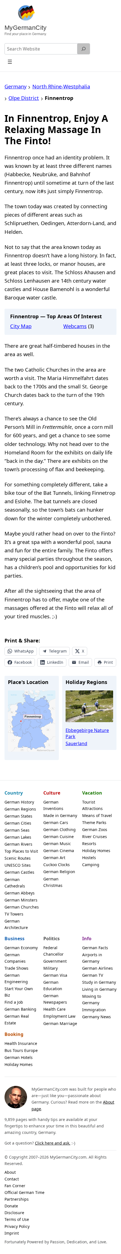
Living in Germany (99, 989)
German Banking (20, 1009)
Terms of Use (17, 1219)
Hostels (89, 857)
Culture (51, 793)
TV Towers (14, 914)
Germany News (96, 1016)
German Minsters (21, 900)
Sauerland (76, 743)
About (10, 1172)
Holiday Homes (96, 850)
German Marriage (60, 1023)
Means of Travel (97, 815)
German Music (57, 843)
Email (84, 662)
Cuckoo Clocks (56, 864)
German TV (92, 975)
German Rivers (18, 844)
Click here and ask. (52, 1143)
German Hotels (19, 1057)
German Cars (55, 822)
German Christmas (52, 882)
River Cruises (94, 836)
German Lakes (18, 837)
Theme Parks (94, 822)
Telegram (58, 651)
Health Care (54, 1009)
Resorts (89, 843)
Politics (51, 938)
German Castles (19, 872)
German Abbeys (20, 893)
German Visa (55, 975)
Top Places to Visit (21, 851)
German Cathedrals (15, 883)
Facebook (23, 662)
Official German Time (24, 1192)
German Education (52, 985)
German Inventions (53, 805)
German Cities (18, 823)
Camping (90, 864)
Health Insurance (21, 1043)
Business (14, 938)
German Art (54, 857)
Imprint (12, 1233)
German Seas (17, 830)
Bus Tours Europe (21, 1050)
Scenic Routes (18, 858)
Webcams (75, 325)
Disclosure (14, 1212)
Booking (14, 1034)
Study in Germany (99, 982)
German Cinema (58, 850)
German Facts (95, 947)
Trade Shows (16, 968)
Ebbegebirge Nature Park (87, 733)
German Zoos (94, 829)
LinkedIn (55, 662)
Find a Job (14, 1002)
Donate (11, 1206)
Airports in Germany (92, 958)
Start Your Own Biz (19, 992)
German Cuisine (58, 836)
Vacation (92, 793)
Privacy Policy (17, 1226)
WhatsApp (24, 651)
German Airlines (97, 968)
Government (55, 961)
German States (18, 816)
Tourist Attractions (92, 805)
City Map (21, 325)
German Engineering (16, 978)
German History (19, 802)
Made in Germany (60, 815)
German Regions (20, 809)
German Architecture (16, 924)
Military (50, 968)
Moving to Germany (91, 999)
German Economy (21, 947)
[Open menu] (10, 61)
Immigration (94, 1009)
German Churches (22, 907)
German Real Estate (17, 1019)
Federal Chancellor (53, 951)
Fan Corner (15, 1185)
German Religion (59, 871)
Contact (12, 1179)
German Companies (15, 958)
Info (86, 938)
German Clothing (59, 829)
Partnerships (17, 1199)
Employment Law (59, 1016)
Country (14, 793)
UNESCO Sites (18, 865)
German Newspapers (55, 999)
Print (108, 662)
